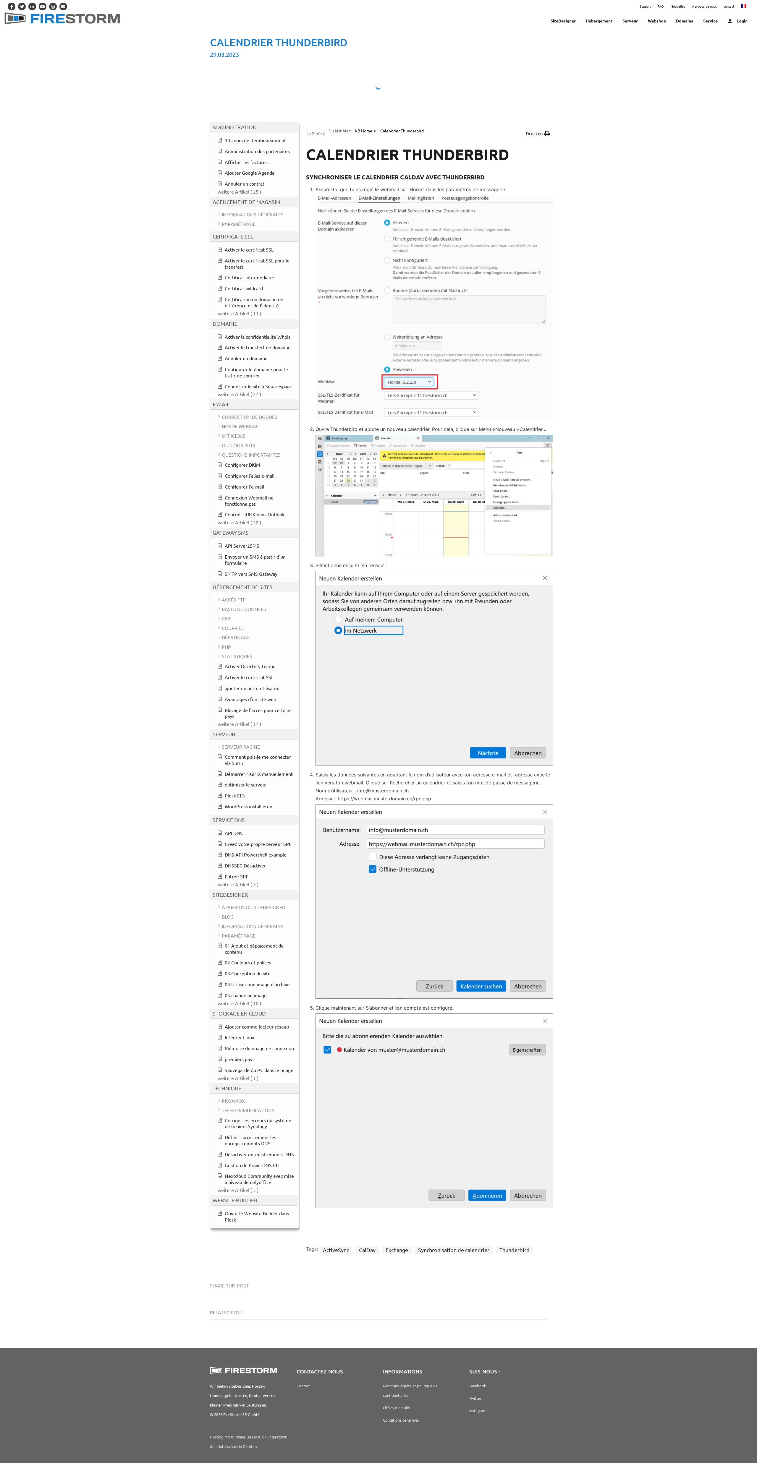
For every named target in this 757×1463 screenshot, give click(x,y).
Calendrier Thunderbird (278, 42)
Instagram (477, 1410)
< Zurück (317, 133)
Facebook (477, 1386)
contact (729, 6)
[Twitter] (22, 6)
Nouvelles (678, 6)
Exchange (397, 1250)
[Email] (63, 6)
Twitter (475, 1398)
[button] (538, 133)
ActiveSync (336, 1250)
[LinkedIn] (32, 6)
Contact (303, 1386)
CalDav (367, 1250)
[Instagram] (53, 6)
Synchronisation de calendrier (453, 1250)
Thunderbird (514, 1250)
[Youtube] (42, 6)
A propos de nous (704, 6)
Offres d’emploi (396, 1407)
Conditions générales (401, 1420)
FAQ (661, 6)
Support (645, 6)
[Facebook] (11, 6)
